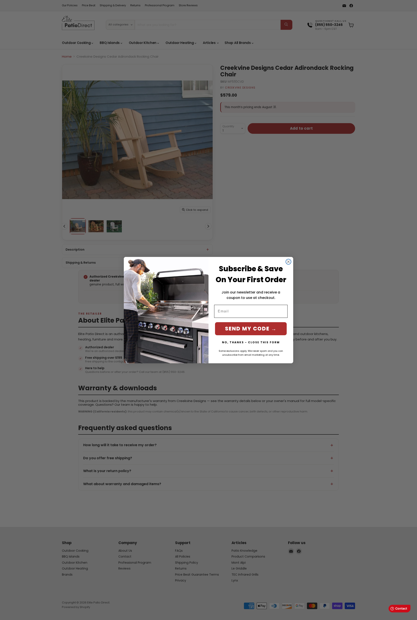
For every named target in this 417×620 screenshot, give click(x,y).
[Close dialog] (288, 261)
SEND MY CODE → (251, 328)
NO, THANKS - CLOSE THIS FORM (251, 342)
